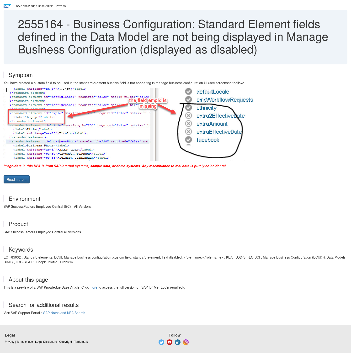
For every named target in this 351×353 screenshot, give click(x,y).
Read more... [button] (17, 179)
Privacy (9, 341)
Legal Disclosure (46, 341)
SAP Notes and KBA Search (64, 312)
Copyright (65, 341)
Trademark (81, 341)
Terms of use (24, 341)
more (93, 287)
